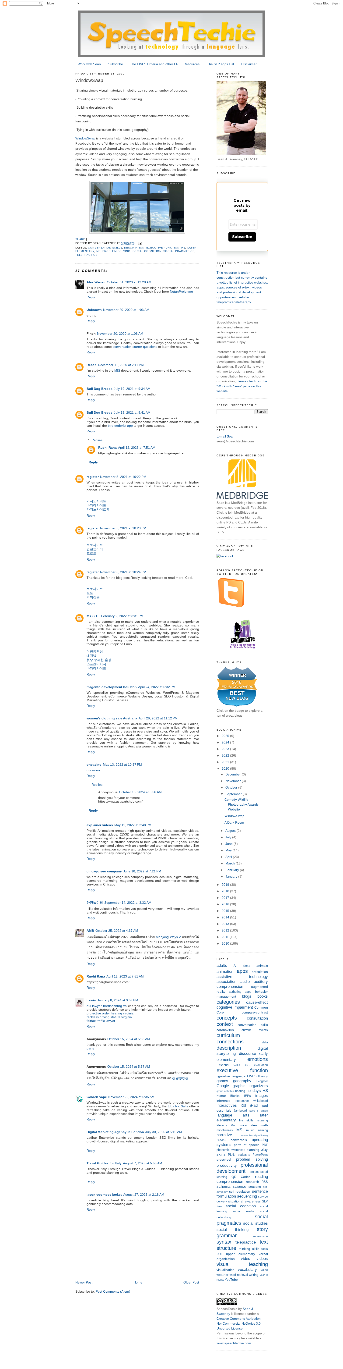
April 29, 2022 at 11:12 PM (158, 718)
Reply (91, 297)
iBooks (235, 1096)
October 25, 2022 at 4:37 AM (116, 930)
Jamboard (240, 1110)
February (232, 870)
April (229, 857)
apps (242, 971)
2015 (226, 911)
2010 (226, 943)
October (231, 787)
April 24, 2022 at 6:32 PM (156, 687)
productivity (227, 1165)
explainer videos (100, 825)
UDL (219, 1254)
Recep (92, 365)
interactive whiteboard (251, 1100)
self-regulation (239, 1191)
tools (264, 1249)
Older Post (191, 1282)
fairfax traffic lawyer (101, 1021)
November (233, 781)
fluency (263, 1076)
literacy (222, 1125)
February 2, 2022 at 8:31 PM (122, 616)
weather (222, 1275)
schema (223, 1186)
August (231, 830)
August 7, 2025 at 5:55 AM (142, 1163)
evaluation (261, 1065)
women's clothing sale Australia (112, 718)
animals (262, 965)
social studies (255, 1223)
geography (242, 1081)
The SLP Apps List (220, 64)
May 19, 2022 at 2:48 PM (132, 825)
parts (90, 1048)
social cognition (147, 251)
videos (262, 1258)
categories (228, 1002)
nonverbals (239, 1140)
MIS (117, 370)
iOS (243, 1105)
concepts (227, 1018)
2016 (226, 904)
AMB (90, 930)
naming (263, 1130)
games (222, 1081)
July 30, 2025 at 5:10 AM (163, 1132)
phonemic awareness (231, 1150)
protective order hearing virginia (110, 1013)
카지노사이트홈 (98, 509)
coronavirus (225, 1030)
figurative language (231, 1076)
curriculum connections (230, 1038)
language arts (233, 1115)
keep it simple (258, 1110)
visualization (225, 1270)
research (252, 1182)
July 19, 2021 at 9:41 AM (132, 412)
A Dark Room (234, 822)
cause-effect (257, 1002)
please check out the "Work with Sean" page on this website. (242, 386)
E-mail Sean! (226, 436)
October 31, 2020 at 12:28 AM (129, 282)
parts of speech (246, 1145)
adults (222, 965)
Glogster (262, 1081)
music (250, 1130)
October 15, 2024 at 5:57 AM (128, 1066)
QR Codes (240, 1177)
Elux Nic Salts (178, 1106)
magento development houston (112, 687)
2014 (226, 917)
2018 (226, 891)
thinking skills (249, 1249)
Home (137, 1282)
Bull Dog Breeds (99, 389)
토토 (90, 593)
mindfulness (225, 1130)
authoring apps (240, 991)
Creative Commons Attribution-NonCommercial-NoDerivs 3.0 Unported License (239, 1323)
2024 (226, 742)
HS (183, 247)
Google (223, 1086)
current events (255, 1030)
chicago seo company (104, 871)
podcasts (244, 1154)
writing (254, 1275)
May (229, 850)
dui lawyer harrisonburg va (107, 1006)
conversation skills (105, 247)
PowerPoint (260, 1154)
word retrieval (239, 1275)
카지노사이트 (96, 501)
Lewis (91, 1000)
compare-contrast (255, 1012)
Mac (233, 1125)
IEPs (247, 1096)
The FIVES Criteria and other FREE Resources (165, 64)
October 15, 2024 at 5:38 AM (128, 1039)
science (239, 1186)
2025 (226, 736)
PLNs (231, 1154)
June (229, 844)
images (261, 1095)
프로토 (91, 553)
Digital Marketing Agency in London (115, 1132)
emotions (257, 1059)
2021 (226, 762)
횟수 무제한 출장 (99, 660)
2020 (226, 768)
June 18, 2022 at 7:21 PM (142, 871)
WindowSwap (85, 138)
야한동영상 (95, 651)
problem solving (116, 251)
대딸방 (91, 656)
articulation (260, 972)
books (262, 996)
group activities (225, 1091)
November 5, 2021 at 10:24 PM (123, 572)
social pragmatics (178, 251)
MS (98, 251)
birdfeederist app (121, 425)
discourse (247, 1053)
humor (221, 1096)
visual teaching (242, 1264)
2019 (226, 884)
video (245, 1258)
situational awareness (244, 1201)
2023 (226, 749)
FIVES (251, 1076)
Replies (96, 440)
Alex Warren (96, 282)
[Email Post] (140, 243)
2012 (226, 930)
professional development (242, 1168)
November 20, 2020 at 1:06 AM (120, 333)
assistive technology (242, 976)
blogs (246, 996)
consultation (257, 1018)
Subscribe (115, 64)
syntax (224, 1242)
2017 (226, 898)
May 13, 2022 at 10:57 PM (122, 764)
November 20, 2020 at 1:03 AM (126, 310)
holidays (253, 1090)
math (264, 1125)
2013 (226, 924)
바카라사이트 (96, 505)
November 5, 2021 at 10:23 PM (123, 528)
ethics (247, 1065)
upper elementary (240, 1254)
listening (262, 1120)
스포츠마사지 (96, 664)
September (234, 794)
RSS (265, 1182)
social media (243, 1211)
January (231, 876)
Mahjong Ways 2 (168, 937)
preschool (224, 1159)
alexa (246, 965)
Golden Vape (97, 1097)
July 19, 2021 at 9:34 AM (132, 389)
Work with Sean (89, 64)
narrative (224, 1135)
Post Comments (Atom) (113, 1291)
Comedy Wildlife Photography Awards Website (241, 804)
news (221, 1140)
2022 (226, 755)
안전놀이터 (95, 549)
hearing (240, 1091)
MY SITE (93, 616)
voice (264, 1270)
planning (253, 1150)
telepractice (86, 254)
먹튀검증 (93, 597)
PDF (265, 1145)
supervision (260, 1236)
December (233, 774)
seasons (254, 1186)
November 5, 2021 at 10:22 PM (123, 477)
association (226, 981)
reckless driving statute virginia (109, 1017)
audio (245, 981)
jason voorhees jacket (104, 1194)
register (93, 477)
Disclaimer (249, 64)
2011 (226, 937)
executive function (162, 247)
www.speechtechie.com (234, 1343)
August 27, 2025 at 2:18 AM (143, 1194)
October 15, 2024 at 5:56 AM (140, 792)
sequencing (247, 1196)
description (134, 247)
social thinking (233, 1229)
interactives (227, 1105)
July (228, 837)
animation (225, 971)
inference (223, 1100)
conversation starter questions (135, 346)
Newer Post (83, 1282)
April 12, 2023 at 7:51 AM (136, 447)
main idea (248, 1125)
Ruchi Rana (107, 447)
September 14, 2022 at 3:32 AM (127, 902)
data (265, 1042)
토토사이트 (95, 545)
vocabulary (247, 1269)
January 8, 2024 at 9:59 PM (117, 1000)
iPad (254, 1105)
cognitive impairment (235, 1007)
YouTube (231, 1279)
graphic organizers (250, 1086)
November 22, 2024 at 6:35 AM (131, 1097)
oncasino (94, 764)
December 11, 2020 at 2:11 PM (121, 365)
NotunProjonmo (181, 291)
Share (80, 239)
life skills (246, 1120)
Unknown (94, 310)
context (225, 1024)
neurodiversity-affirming (254, 1135)
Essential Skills (228, 1065)
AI (235, 965)
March (230, 863)
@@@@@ (180, 1078)
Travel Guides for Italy (104, 1163)
